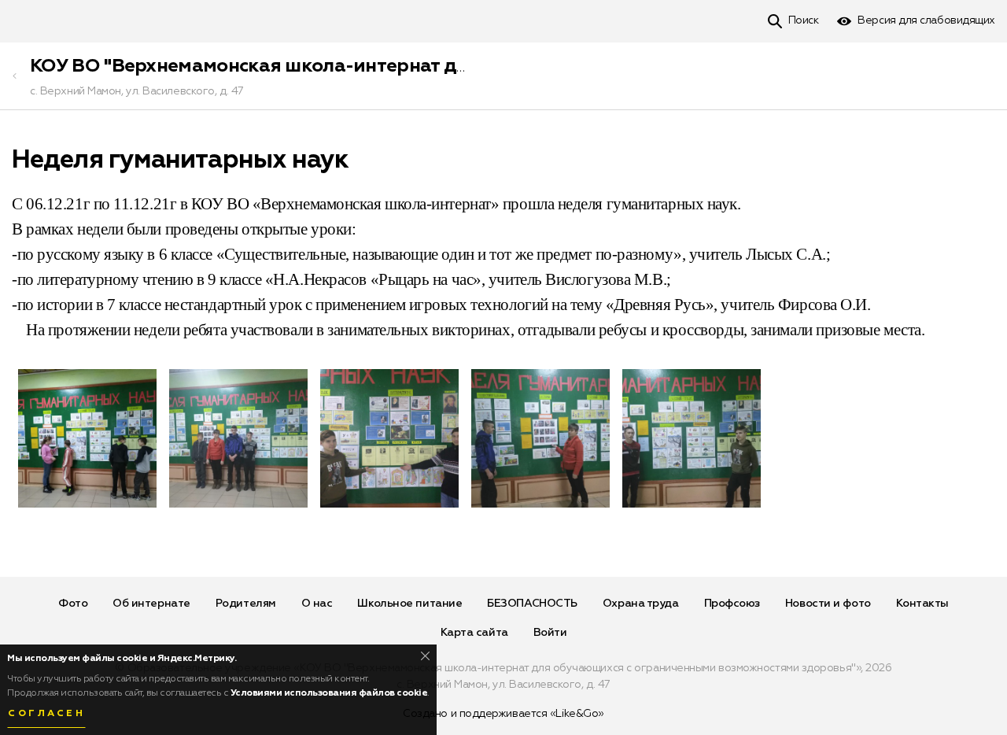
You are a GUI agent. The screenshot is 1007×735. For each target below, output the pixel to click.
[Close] (425, 656)
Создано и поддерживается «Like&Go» (503, 713)
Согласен (46, 713)
